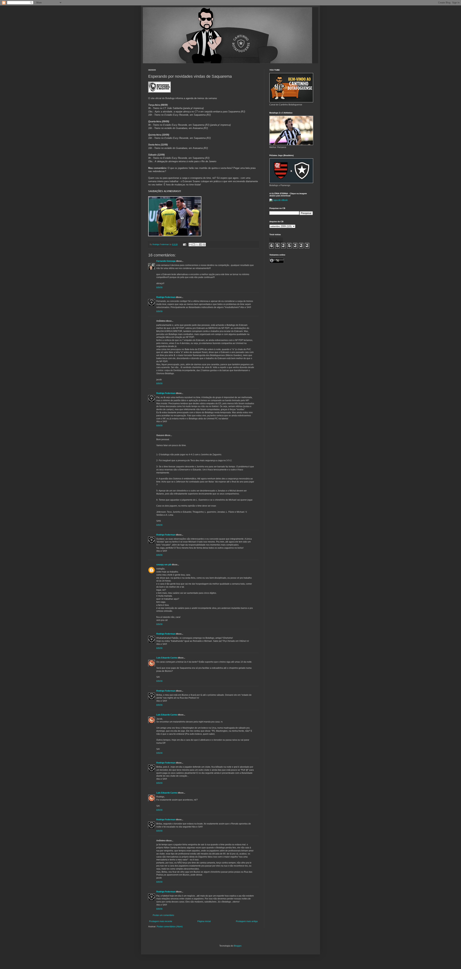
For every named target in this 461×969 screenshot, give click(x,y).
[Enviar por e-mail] (190, 244)
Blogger (237, 946)
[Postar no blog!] (194, 244)
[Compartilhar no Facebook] (200, 244)
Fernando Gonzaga (166, 261)
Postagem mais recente (160, 921)
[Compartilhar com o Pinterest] (204, 244)
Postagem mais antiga (247, 921)
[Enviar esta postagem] (184, 244)
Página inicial (204, 921)
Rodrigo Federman (165, 297)
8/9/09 (159, 287)
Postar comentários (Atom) (170, 926)
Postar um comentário (163, 915)
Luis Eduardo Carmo (166, 657)
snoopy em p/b (163, 564)
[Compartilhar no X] (197, 244)
